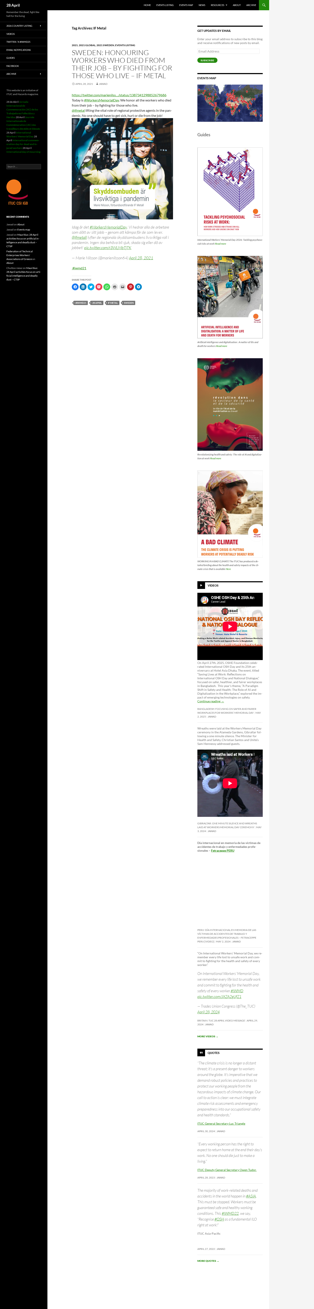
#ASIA (251, 1196)
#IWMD (237, 990)
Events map (186, 5)
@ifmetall (79, 237)
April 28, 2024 (208, 1012)
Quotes (214, 1053)
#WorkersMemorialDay (108, 227)
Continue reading (210, 701)
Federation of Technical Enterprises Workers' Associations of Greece (19, 255)
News (202, 5)
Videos (213, 585)
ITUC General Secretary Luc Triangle (221, 1123)
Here (228, 569)
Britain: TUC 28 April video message (221, 1020)
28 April (13, 5)
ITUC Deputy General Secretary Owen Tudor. (227, 1170)
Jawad (103, 83)
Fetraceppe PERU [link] (222, 850)
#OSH (219, 1219)
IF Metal (113, 302)
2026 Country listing (19, 25)
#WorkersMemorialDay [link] (101, 100)
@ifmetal (78, 110)
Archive (251, 5)
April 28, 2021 (141, 257)
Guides (10, 57)
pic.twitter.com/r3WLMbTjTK (107, 247)
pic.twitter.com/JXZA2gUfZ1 (219, 996)
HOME (147, 5)
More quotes (208, 1260)
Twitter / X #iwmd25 (18, 41)
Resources (217, 5)
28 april (97, 302)
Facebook (12, 66)
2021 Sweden (105, 45)
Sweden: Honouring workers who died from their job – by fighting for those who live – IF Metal (122, 64)
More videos (207, 1036)
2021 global (87, 45)
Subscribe (207, 60)
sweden (129, 302)
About (237, 5)
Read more (220, 243)
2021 (75, 45)
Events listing (165, 5)
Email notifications (18, 49)
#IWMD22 (230, 1213)
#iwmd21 (79, 268)
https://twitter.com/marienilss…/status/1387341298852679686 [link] (119, 95)
